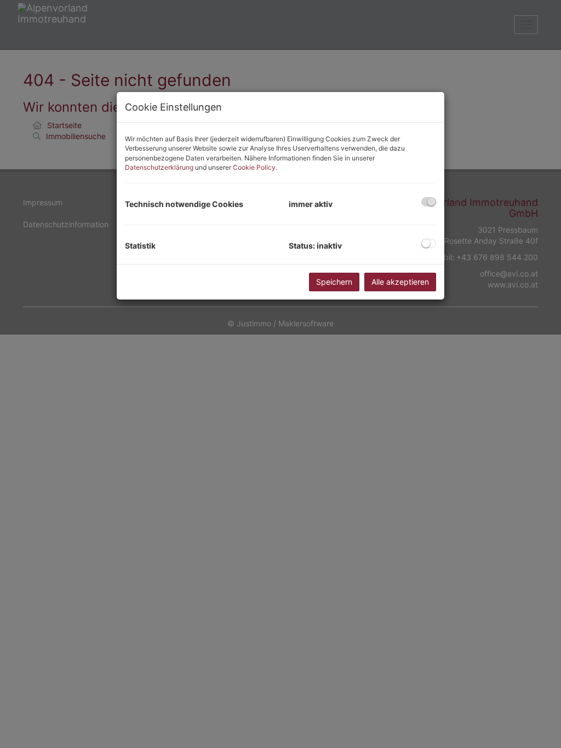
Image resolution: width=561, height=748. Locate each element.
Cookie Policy (254, 167)
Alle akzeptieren (400, 281)
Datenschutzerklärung (159, 167)
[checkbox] (428, 201)
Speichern (334, 281)
